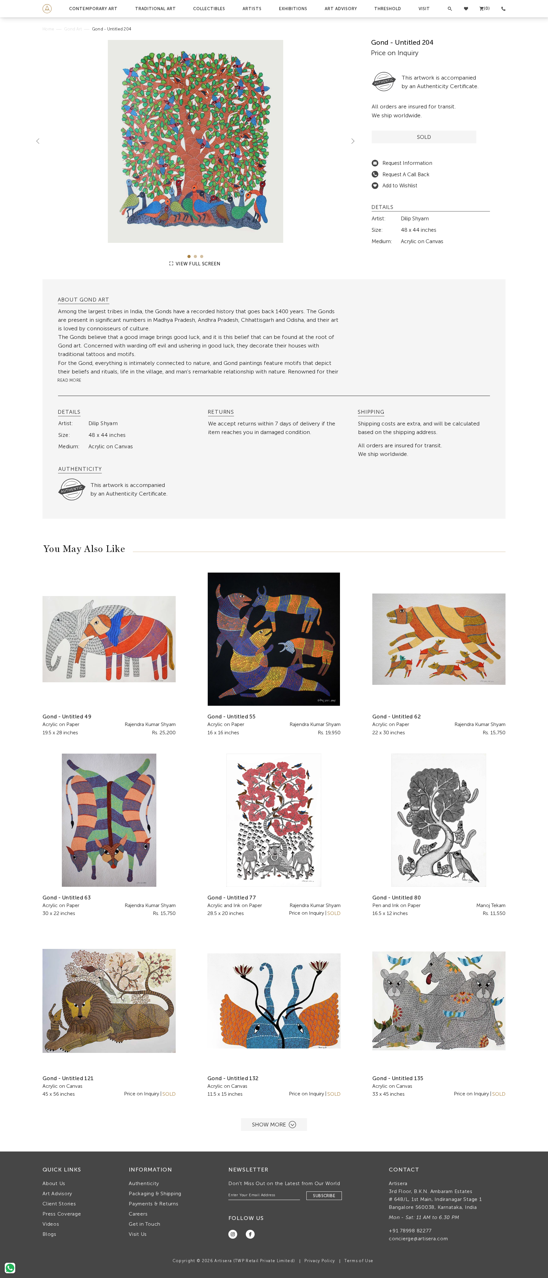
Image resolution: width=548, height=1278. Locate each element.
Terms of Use (358, 1260)
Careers (138, 1214)
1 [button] (189, 256)
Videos (50, 1224)
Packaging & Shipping (155, 1193)
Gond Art (73, 29)
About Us (53, 1183)
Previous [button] (40, 141)
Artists (252, 8)
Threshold (387, 8)
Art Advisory (341, 8)
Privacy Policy (319, 1260)
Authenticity (144, 1183)
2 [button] (195, 256)
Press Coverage (61, 1214)
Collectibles (209, 8)
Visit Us (138, 1234)
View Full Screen (197, 264)
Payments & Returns (154, 1204)
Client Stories (59, 1204)
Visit (424, 8)
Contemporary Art (93, 8)
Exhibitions (293, 8)
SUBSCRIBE (324, 1195)
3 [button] (201, 256)
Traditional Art (155, 8)
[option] (195, 141)
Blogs (49, 1234)
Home (48, 29)
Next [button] (350, 141)
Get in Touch (144, 1224)
